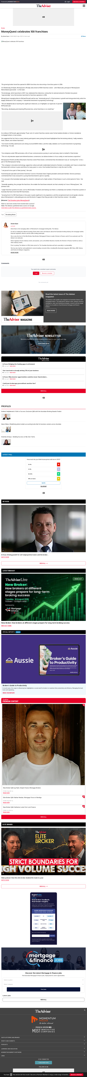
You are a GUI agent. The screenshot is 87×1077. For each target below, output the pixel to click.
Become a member (79, 1)
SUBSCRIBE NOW (43, 343)
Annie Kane (6, 36)
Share (84, 36)
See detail (43, 486)
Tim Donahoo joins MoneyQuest (18, 200)
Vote (43, 483)
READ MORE (51, 310)
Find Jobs (43, 989)
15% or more (32, 478)
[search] (84, 1010)
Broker (3, 28)
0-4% (29, 464)
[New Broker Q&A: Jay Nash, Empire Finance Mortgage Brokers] (43, 744)
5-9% (29, 469)
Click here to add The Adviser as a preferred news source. (18, 208)
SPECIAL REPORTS (11, 632)
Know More (14, 252)
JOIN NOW (52, 935)
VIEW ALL (43, 391)
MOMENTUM (13, 1)
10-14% (30, 474)
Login (68, 1)
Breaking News (11, 214)
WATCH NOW (5, 557)
